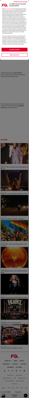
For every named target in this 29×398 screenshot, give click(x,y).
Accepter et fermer (14, 49)
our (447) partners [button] (9, 8)
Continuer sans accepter (21, 1)
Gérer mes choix (14, 55)
